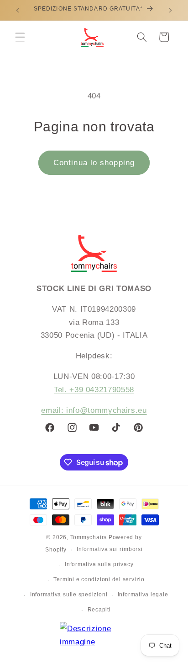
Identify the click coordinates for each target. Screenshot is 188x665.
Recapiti (99, 609)
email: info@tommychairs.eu (93, 410)
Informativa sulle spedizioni (69, 594)
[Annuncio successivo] (171, 10)
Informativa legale (143, 594)
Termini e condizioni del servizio (98, 579)
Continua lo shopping (94, 162)
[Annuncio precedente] (18, 10)
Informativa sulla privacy (99, 564)
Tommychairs (88, 537)
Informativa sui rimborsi (109, 549)
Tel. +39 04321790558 (94, 389)
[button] (20, 37)
